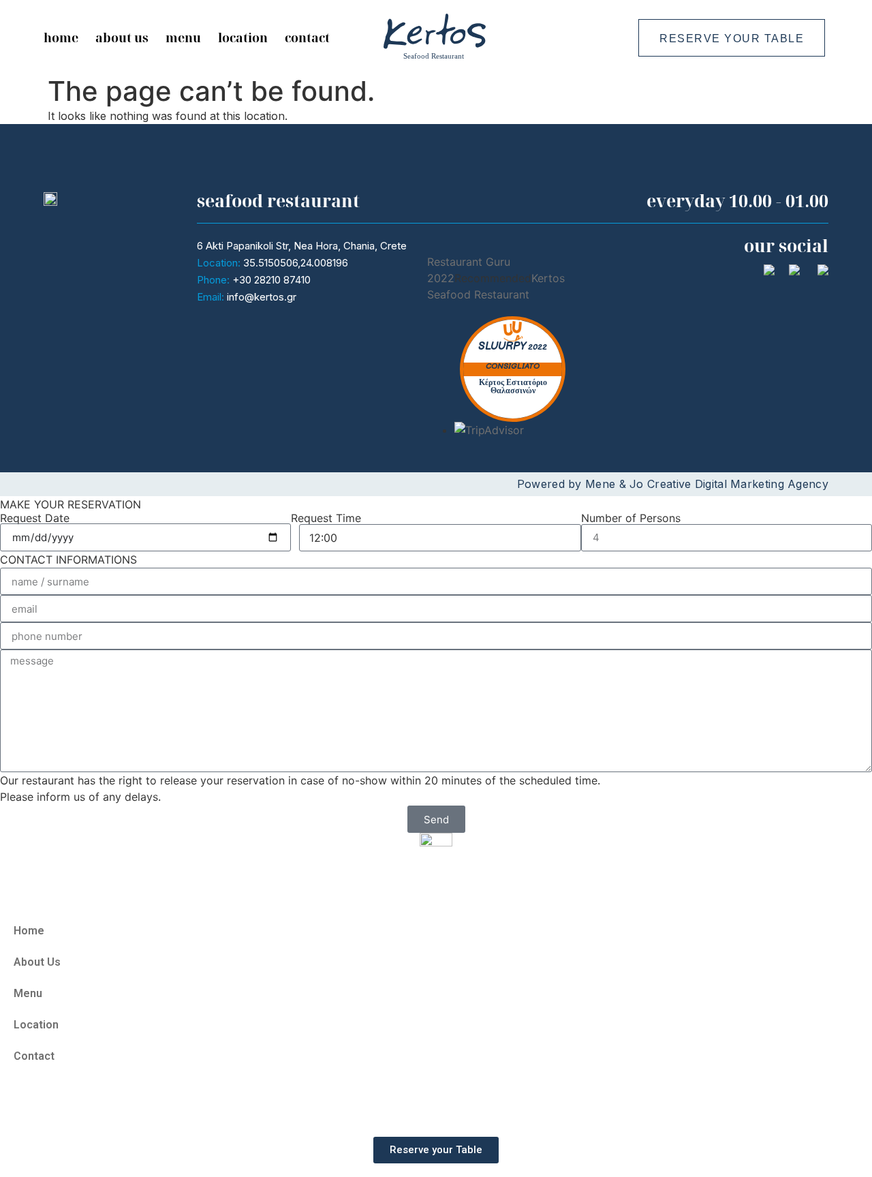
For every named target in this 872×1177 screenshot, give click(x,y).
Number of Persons (631, 518)
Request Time (326, 518)
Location (243, 37)
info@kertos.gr (261, 296)
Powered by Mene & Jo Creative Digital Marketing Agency (672, 484)
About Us (122, 37)
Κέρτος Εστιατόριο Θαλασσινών (513, 387)
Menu (183, 37)
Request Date (34, 518)
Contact (307, 37)
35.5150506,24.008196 (295, 262)
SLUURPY (502, 346)
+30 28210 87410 (271, 279)
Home (61, 37)
